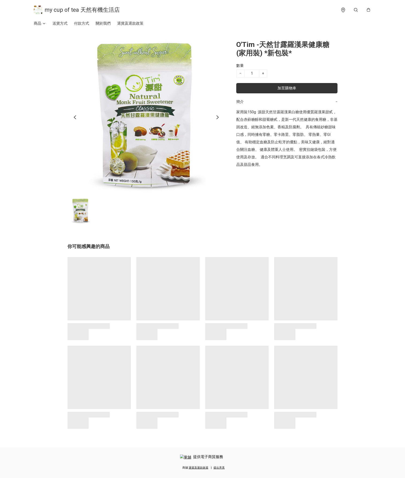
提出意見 (219, 467)
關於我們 (103, 23)
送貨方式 (60, 23)
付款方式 (81, 23)
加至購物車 (287, 88)
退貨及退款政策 (130, 23)
